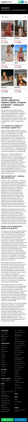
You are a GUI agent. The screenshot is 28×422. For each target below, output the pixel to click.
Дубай (16, 399)
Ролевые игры (18, 365)
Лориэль (3, 38)
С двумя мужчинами (19, 382)
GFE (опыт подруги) (19, 343)
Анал (2, 387)
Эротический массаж (20, 332)
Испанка (3, 362)
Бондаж (3, 389)
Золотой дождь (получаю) (18, 347)
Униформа (17, 380)
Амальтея (4, 87)
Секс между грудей (19, 367)
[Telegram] (22, 2)
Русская (3, 360)
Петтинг (17, 337)
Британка (3, 349)
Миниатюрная (4, 336)
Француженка (4, 351)
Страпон (17, 372)
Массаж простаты (19, 361)
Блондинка (3, 371)
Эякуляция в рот (5, 402)
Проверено (17, 385)
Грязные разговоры (5, 409)
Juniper (3, 62)
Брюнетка (3, 375)
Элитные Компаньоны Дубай (20, 410)
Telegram (21, 419)
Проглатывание (18, 378)
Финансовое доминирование (18, 335)
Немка (2, 353)
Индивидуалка (18, 401)
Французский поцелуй (20, 341)
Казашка (3, 357)
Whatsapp (8, 419)
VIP (15, 390)
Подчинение (17, 376)
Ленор (16, 62)
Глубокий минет (5, 407)
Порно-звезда (18, 387)
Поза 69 (3, 385)
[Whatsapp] (19, 2)
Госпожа (17, 356)
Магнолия (17, 87)
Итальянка (3, 355)
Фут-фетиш (17, 339)
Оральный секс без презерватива (19, 358)
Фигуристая (4, 334)
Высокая (3, 340)
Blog (16, 404)
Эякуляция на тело (5, 404)
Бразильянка (4, 347)
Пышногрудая (4, 332)
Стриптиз (17, 374)
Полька (3, 358)
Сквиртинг (17, 370)
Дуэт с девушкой (19, 330)
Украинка (3, 366)
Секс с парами (4, 398)
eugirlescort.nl (6, 2)
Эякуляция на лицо (5, 400)
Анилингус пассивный (20, 363)
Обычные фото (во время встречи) (7, 392)
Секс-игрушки (18, 369)
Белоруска (3, 345)
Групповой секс (18, 350)
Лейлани (16, 38)
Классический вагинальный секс (5, 395)
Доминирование (5, 411)
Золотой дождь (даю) (20, 345)
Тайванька (3, 364)
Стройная (3, 338)
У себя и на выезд (5, 380)
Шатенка (3, 373)
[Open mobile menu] (26, 2)
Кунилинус (3, 405)
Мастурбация (18, 354)
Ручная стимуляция (19, 352)
